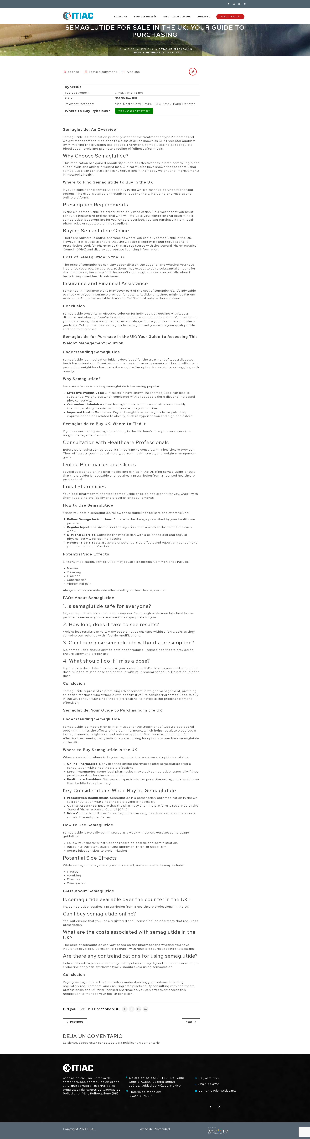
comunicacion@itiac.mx (217, 1090)
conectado (106, 1042)
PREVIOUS (76, 1022)
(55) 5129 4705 (209, 1084)
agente (73, 71)
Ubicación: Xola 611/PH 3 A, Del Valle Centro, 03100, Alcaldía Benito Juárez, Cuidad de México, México (156, 1081)
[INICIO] (78, 16)
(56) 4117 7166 (208, 1078)
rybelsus (133, 71)
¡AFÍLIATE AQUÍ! (230, 16)
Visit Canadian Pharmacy (134, 110)
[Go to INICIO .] (120, 49)
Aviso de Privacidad (155, 1129)
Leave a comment (103, 71)
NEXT (189, 1022)
